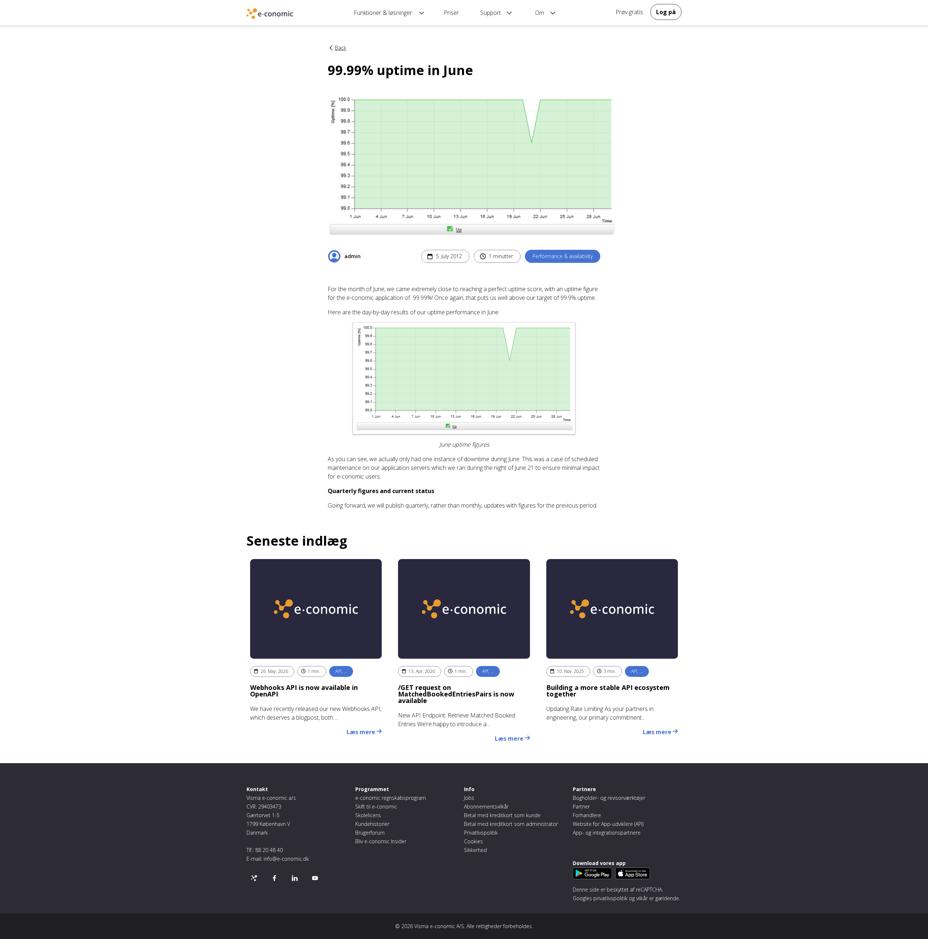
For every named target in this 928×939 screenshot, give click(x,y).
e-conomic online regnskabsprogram (280, 14)
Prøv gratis (629, 12)
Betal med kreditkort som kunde (502, 815)
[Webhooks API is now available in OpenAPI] (316, 609)
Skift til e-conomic (376, 806)
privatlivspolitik (610, 898)
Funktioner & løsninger (383, 13)
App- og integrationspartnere (607, 832)
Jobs (469, 797)
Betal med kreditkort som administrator (511, 823)
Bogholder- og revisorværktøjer (609, 797)
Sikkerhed (475, 850)
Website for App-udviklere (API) (608, 823)
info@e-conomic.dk (286, 858)
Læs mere (362, 732)
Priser (451, 13)
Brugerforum (370, 832)
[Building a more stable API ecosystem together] (612, 609)
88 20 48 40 (269, 850)
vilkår (642, 898)
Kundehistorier (372, 823)
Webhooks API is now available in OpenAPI (304, 690)
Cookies (473, 841)
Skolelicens (368, 815)
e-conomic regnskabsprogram (390, 797)
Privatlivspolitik (481, 832)
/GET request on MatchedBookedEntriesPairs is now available (456, 694)
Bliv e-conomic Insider (380, 841)
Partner (581, 806)
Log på (666, 12)
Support (490, 13)
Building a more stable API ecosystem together (608, 690)
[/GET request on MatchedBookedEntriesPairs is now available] (464, 609)
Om (539, 13)
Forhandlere (587, 815)
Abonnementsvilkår (486, 806)
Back (340, 47)
